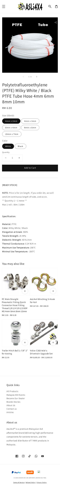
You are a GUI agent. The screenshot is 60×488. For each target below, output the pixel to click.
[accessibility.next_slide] (36, 76)
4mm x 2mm (11, 121)
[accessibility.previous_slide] (23, 76)
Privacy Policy (42, 482)
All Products (12, 391)
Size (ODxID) (8, 115)
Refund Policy (31, 482)
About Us (11, 405)
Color (5, 140)
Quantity (5, 152)
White (8, 146)
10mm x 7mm (11, 134)
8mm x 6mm (30, 127)
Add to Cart (30, 167)
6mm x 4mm (11, 127)
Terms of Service (18, 482)
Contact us (12, 408)
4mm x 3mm (30, 121)
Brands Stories (13, 402)
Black (20, 146)
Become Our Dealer (16, 398)
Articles (10, 412)
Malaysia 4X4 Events (16, 395)
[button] (50, 6)
